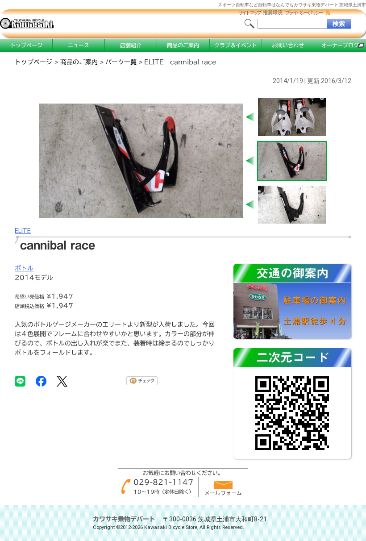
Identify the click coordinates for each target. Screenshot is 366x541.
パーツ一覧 (121, 62)
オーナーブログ (340, 45)
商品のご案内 (183, 45)
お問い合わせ (288, 45)
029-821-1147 (163, 482)
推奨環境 (273, 13)
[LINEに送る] (20, 380)
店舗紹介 (130, 45)
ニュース (78, 45)
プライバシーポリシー (304, 13)
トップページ (26, 45)
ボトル (24, 268)
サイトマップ (249, 13)
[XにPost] (62, 380)
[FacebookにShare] (41, 380)
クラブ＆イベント (235, 45)
